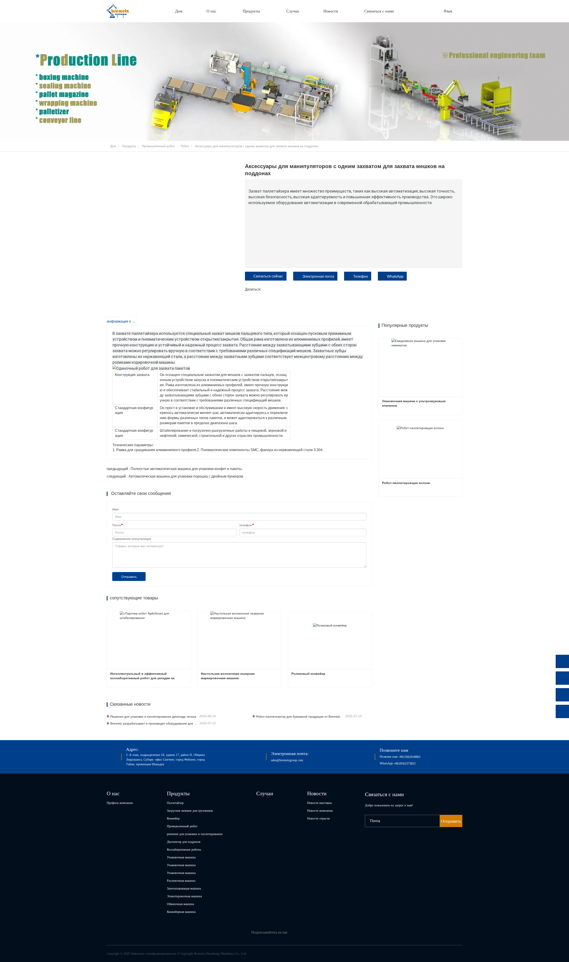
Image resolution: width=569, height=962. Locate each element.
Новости (317, 793)
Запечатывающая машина (184, 888)
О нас (113, 793)
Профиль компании (120, 803)
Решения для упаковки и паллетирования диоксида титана (153, 716)
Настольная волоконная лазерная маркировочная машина (228, 676)
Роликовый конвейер (308, 673)
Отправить (129, 576)
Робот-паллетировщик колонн (406, 483)
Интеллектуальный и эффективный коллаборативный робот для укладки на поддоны (142, 676)
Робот (185, 146)
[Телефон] (562, 678)
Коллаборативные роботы (184, 849)
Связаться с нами (379, 11)
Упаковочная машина (181, 857)
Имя (115, 509)
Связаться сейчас (268, 276)
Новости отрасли (318, 818)
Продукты (129, 146)
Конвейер (173, 818)
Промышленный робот (158, 146)
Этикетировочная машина (184, 896)
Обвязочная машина (180, 904)
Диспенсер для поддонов (183, 842)
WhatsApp (395, 276)
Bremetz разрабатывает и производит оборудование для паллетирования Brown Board (154, 723)
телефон (245, 525)
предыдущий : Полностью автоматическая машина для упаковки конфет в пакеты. (174, 469)
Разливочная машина (181, 880)
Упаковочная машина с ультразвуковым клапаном (414, 403)
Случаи (292, 11)
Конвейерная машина (181, 912)
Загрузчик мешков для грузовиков (190, 810)
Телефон (360, 276)
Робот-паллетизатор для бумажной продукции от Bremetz (298, 716)
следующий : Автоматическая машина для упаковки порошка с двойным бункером (175, 476)
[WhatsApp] (562, 661)
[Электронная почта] (562, 694)
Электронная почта (318, 276)
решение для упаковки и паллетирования (194, 834)
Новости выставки (319, 803)
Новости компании (320, 810)
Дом (178, 11)
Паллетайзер (175, 803)
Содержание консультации (131, 538)
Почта (116, 525)
